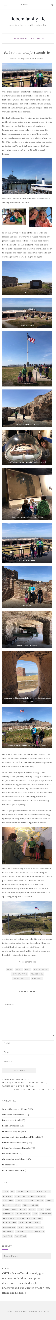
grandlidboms (10, 1209)
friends (34, 1205)
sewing (39, 1227)
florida (16, 1205)
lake (35, 1214)
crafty (19, 1201)
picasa (29, 1223)
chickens (40, 1196)
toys (29, 1232)
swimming (8, 1232)
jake (48, 1209)
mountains (8, 1218)
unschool (37, 978)
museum (20, 1218)
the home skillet (10, 1153)
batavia (30, 1192)
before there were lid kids (14, 1109)
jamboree (8, 1214)
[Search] (52, 5)
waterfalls (20, 1236)
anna (9, 969)
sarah (40, 58)
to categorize (8, 1164)
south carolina (21, 978)
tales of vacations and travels (16, 1148)
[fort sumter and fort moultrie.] (27, 75)
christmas (8, 1201)
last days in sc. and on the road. (33, 1089)
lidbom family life (28, 19)
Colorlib (26, 1311)
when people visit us (12, 1170)
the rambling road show (28, 38)
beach (40, 1192)
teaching (20, 1232)
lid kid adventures (10, 1125)
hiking (32, 1209)
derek (40, 1201)
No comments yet (27, 961)
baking (20, 1192)
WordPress (44, 1311)
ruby (20, 1227)
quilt (37, 1223)
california (28, 1196)
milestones (45, 1214)
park (21, 1223)
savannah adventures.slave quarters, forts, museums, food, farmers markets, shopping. (24, 1082)
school (29, 1227)
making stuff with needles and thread (20, 1137)
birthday (7, 1196)
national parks (19, 974)
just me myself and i (11, 1120)
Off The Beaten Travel (15, 1273)
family (6, 1205)
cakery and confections (13, 1114)
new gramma (9, 1223)
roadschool (37, 974)
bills (47, 1192)
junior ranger (41, 969)
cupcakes (29, 1201)
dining (49, 1201)
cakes (17, 1196)
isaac (27, 969)
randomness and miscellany (15, 1142)
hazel (19, 969)
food (25, 1205)
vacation (7, 1236)
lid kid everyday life (11, 1131)
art (12, 1192)
